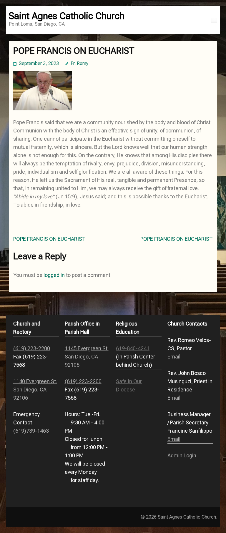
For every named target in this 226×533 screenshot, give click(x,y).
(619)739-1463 (31, 431)
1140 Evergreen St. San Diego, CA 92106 (35, 389)
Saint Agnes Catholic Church (66, 15)
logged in (54, 275)
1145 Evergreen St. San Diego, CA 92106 (87, 356)
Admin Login (181, 455)
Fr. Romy (79, 63)
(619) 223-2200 (31, 348)
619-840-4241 (132, 348)
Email (173, 356)
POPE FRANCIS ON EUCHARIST (49, 239)
